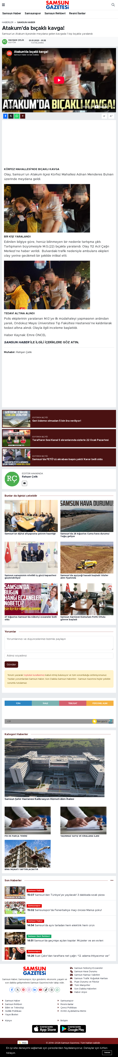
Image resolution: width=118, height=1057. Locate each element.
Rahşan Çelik (30, 476)
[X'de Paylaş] (11, 116)
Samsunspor (33, 13)
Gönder (11, 664)
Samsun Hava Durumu (85, 971)
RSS (24, 1043)
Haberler (7, 22)
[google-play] (73, 1028)
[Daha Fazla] (22, 116)
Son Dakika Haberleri (85, 989)
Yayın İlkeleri (11, 1014)
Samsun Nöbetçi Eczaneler (88, 968)
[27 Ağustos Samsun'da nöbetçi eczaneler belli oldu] (31, 599)
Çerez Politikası (69, 1008)
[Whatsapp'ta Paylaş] (17, 116)
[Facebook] (11, 989)
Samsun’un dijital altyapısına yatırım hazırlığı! (30, 534)
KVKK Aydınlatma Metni (73, 1011)
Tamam (107, 1052)
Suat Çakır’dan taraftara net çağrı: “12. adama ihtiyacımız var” (68, 956)
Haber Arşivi (80, 992)
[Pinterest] (23, 989)
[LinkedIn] (34, 989)
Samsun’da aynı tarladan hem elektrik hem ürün (60, 925)
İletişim (64, 1020)
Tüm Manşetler (82, 985)
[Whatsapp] (57, 989)
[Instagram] (28, 989)
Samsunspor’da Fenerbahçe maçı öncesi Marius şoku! (64, 910)
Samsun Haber (11, 13)
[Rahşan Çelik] (12, 478)
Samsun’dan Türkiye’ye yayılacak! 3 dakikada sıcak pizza (65, 895)
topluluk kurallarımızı (34, 675)
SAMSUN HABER (16, 342)
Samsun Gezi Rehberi (39, 936)
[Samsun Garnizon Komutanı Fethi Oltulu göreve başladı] (87, 599)
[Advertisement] (59, 143)
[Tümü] (111, 880)
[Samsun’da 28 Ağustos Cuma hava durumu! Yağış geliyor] (87, 515)
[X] (17, 989)
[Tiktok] (46, 989)
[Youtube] (40, 989)
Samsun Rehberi (55, 13)
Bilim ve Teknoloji (14, 1008)
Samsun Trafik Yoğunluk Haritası (91, 978)
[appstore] (45, 1028)
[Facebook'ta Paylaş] (5, 116)
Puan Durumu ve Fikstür (86, 982)
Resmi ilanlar (67, 1004)
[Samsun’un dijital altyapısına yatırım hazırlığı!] (31, 515)
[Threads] (51, 989)
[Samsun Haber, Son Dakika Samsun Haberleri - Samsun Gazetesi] (57, 4)
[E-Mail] (24, 483)
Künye (8, 1020)
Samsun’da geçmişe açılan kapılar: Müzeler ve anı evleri (65, 940)
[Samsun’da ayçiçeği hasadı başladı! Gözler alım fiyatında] (87, 557)
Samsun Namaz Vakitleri (87, 975)
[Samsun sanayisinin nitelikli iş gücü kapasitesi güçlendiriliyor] (31, 557)
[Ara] (113, 5)
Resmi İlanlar (77, 13)
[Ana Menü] (3, 5)
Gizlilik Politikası (13, 1011)
